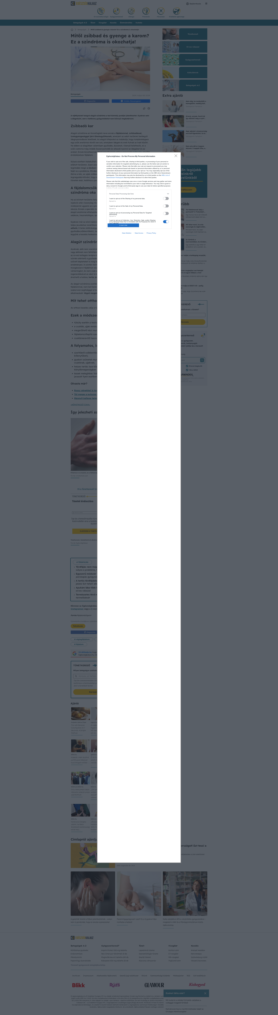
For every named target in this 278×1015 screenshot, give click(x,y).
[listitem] (139, 194)
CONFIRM (123, 225)
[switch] (166, 198)
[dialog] (139, 507)
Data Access (139, 233)
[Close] (177, 156)
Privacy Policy (151, 233)
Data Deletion (126, 233)
